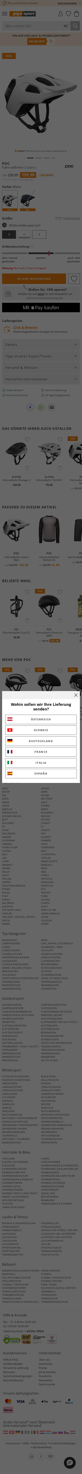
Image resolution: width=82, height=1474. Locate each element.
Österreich (41, 719)
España (40, 773)
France (40, 752)
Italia (41, 763)
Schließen (76, 695)
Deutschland (41, 741)
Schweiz (41, 730)
